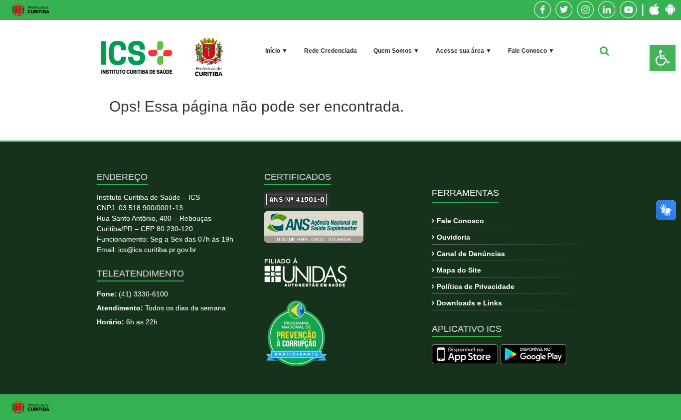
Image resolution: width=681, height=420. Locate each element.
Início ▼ (276, 50)
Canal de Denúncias (471, 254)
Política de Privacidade (475, 286)
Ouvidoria (453, 237)
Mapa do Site (459, 270)
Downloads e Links (469, 303)
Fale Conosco (460, 221)
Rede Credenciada (330, 50)
